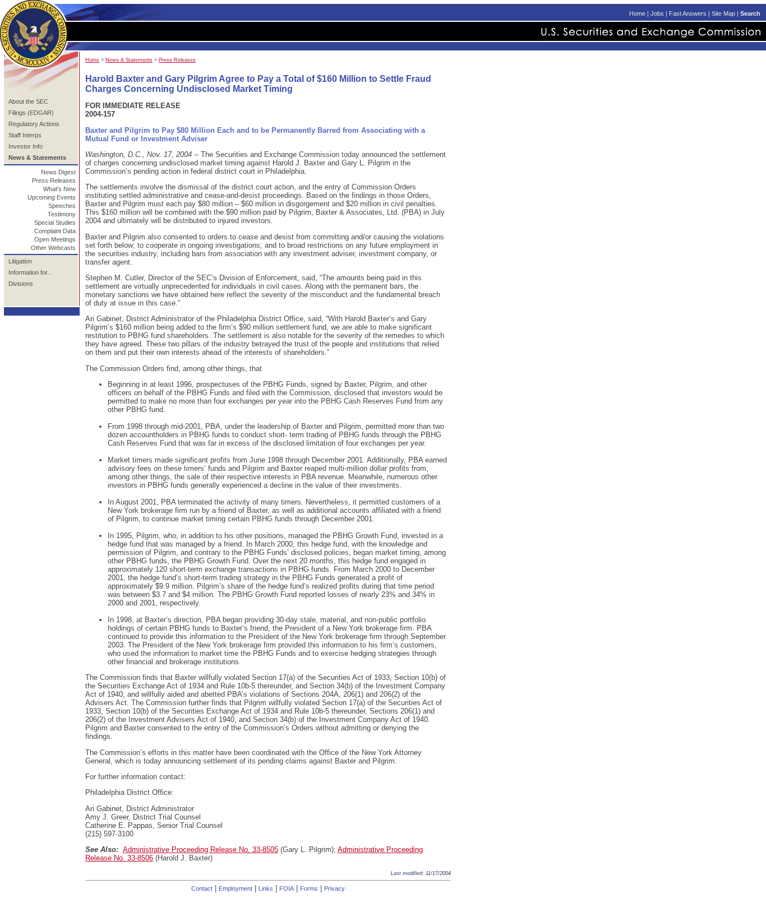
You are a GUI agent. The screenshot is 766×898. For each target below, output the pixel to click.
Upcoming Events (51, 197)
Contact (202, 888)
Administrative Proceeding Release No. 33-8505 (200, 849)
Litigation (20, 261)
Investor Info (25, 146)
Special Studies (55, 222)
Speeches (62, 205)
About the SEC (28, 101)
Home (637, 13)
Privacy (334, 888)
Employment (235, 888)
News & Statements (129, 60)
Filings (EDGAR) (31, 112)
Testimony (62, 214)
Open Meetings (55, 239)
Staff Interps (24, 135)
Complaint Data (55, 231)
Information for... (30, 272)
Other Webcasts (53, 247)
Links (266, 888)
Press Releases (54, 180)
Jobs (657, 13)
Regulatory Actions (33, 124)
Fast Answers (688, 13)
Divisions (20, 283)
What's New (59, 189)
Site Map (723, 13)
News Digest (58, 172)
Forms (309, 888)
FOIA (286, 888)
